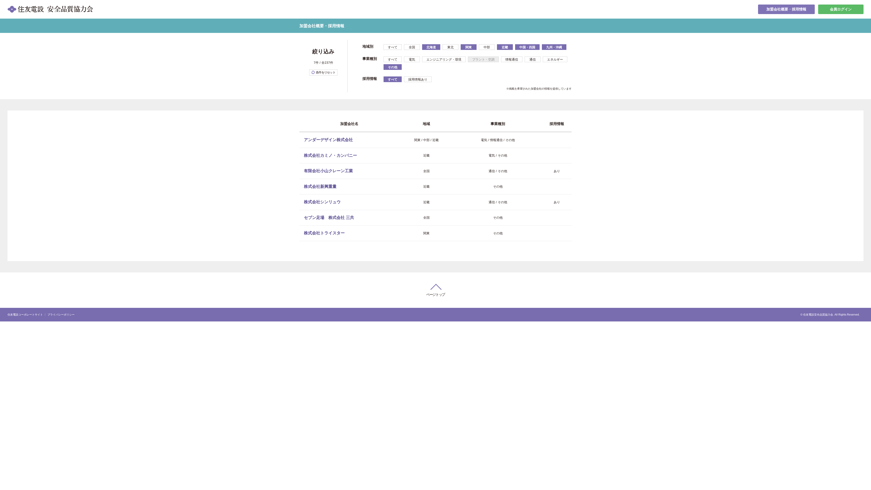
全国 (412, 47)
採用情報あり (417, 79)
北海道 (431, 47)
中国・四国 (527, 47)
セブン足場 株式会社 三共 (329, 217)
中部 (487, 47)
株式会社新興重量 (320, 186)
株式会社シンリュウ (322, 202)
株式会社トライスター (324, 233)
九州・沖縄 (554, 47)
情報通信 (511, 59)
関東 (468, 47)
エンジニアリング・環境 (443, 59)
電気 (412, 59)
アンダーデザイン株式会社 (328, 139)
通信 (532, 59)
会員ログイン (841, 9)
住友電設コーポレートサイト (25, 314)
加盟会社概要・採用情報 (786, 9)
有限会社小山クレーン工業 (328, 171)
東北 (450, 47)
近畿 (505, 47)
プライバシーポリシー (61, 314)
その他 (392, 67)
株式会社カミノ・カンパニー (330, 155)
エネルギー (555, 59)
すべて (392, 47)
